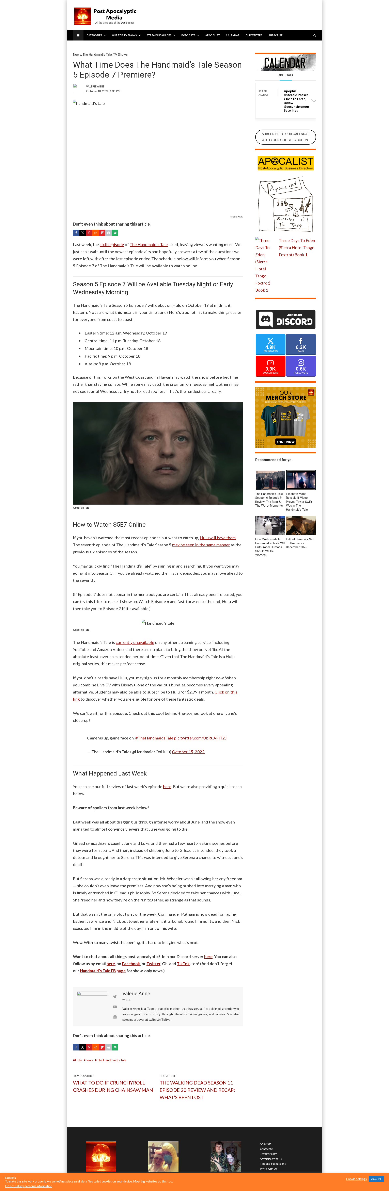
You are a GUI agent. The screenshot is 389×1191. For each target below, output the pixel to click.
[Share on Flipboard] (102, 233)
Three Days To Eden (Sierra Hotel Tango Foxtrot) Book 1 (297, 247)
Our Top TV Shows (124, 35)
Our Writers (254, 35)
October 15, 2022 (188, 751)
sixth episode (112, 244)
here (167, 786)
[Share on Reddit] (95, 233)
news (89, 1060)
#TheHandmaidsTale (154, 737)
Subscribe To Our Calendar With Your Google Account (286, 137)
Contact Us (266, 1149)
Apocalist (212, 35)
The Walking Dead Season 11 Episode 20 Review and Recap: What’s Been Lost (197, 1090)
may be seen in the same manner (201, 544)
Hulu (78, 1060)
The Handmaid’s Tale (149, 244)
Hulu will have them (218, 537)
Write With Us (268, 1168)
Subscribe (275, 35)
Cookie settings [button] (356, 1179)
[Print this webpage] (108, 233)
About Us (265, 1143)
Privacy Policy (268, 1153)
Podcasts (188, 35)
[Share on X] (82, 233)
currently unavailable (135, 642)
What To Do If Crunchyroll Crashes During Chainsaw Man (113, 1086)
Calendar (232, 35)
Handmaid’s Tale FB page (103, 970)
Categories (94, 35)
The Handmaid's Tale (97, 54)
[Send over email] (115, 233)
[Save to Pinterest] (89, 233)
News (77, 54)
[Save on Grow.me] (121, 233)
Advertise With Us (271, 1158)
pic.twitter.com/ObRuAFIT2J (200, 737)
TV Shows (120, 54)
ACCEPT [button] (376, 1178)
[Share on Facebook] (76, 233)
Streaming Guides (159, 35)
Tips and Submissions (273, 1163)
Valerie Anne (136, 993)
